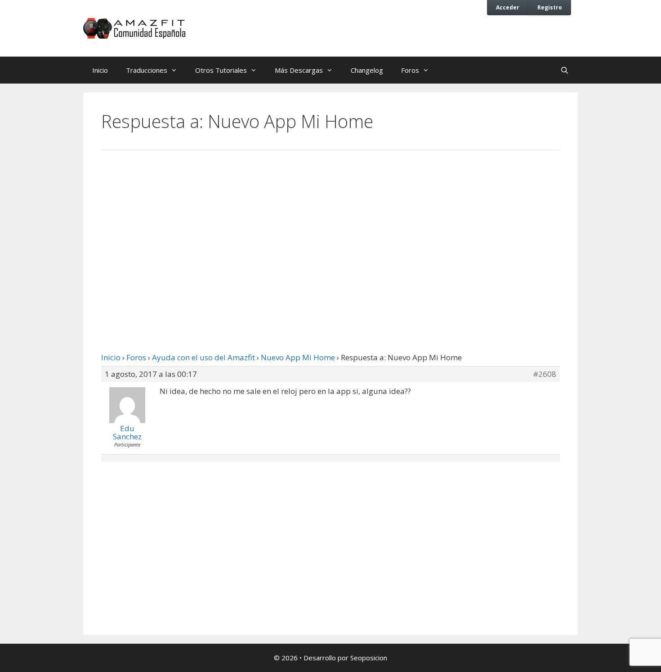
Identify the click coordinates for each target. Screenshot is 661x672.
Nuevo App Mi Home (298, 357)
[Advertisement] (330, 231)
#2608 (544, 374)
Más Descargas (299, 70)
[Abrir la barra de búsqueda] (564, 70)
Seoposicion (368, 657)
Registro (549, 7)
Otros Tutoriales (221, 70)
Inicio (100, 70)
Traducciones (146, 70)
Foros (410, 70)
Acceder (507, 7)
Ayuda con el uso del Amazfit (203, 357)
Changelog (367, 70)
